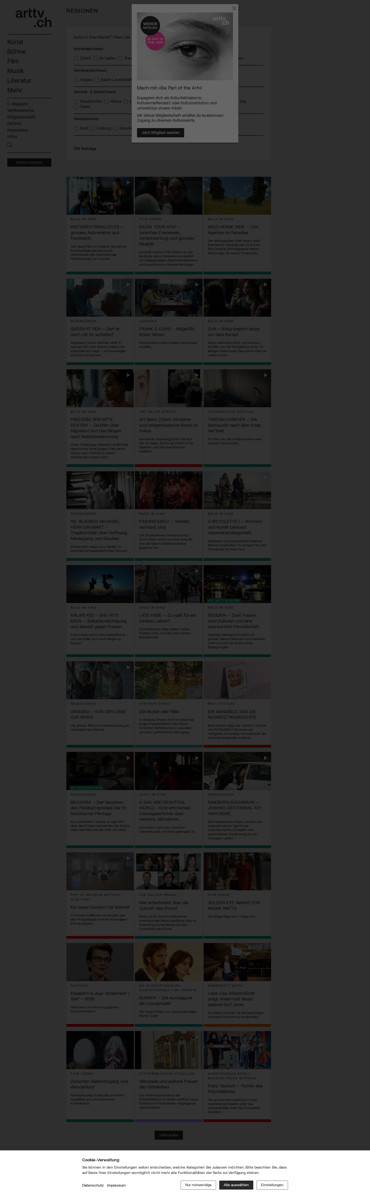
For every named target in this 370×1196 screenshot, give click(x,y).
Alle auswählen (236, 1184)
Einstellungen (272, 1184)
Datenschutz (93, 1185)
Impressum (116, 1185)
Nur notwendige (198, 1184)
